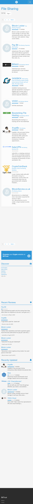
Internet (27, 64)
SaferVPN (16, 146)
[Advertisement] (16, 224)
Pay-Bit (15, 44)
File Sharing (21, 45)
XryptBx (15, 127)
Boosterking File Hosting (19, 114)
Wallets (3, 271)
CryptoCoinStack (19, 166)
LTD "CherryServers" (15, 381)
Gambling (14, 170)
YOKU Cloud (12, 398)
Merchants (4, 269)
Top (8, 13)
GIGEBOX (16, 78)
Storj (9, 373)
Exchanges (4, 267)
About (2, 500)
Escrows (3, 273)
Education (14, 168)
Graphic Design (24, 80)
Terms (2, 502)
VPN (16, 83)
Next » (12, 20)
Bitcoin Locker (18, 25)
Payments (18, 27)
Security (14, 149)
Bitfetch (15, 64)
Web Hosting (15, 47)
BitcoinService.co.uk (21, 188)
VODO (15, 100)
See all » (3, 276)
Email (13, 80)
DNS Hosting (25, 78)
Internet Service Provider (17, 82)
